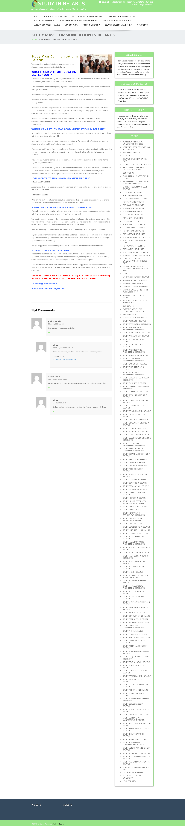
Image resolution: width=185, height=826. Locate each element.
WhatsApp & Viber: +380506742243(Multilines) (141, 3)
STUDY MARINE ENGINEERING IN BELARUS (136, 548)
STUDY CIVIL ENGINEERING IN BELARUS (135, 396)
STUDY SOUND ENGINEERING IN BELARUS (136, 710)
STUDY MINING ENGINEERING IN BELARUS (136, 603)
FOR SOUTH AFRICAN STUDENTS (136, 237)
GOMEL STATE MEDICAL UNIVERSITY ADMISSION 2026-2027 (135, 261)
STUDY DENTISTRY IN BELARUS (136, 420)
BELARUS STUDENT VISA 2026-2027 (118, 25)
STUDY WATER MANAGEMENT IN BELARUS (136, 763)
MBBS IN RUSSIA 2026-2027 (134, 283)
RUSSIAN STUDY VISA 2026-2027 (136, 318)
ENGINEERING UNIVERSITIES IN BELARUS (136, 177)
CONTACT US (142, 25)
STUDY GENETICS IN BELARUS (135, 483)
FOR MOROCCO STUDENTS (134, 224)
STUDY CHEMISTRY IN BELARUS (136, 392)
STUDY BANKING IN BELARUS (135, 364)
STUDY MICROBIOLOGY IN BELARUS (133, 598)
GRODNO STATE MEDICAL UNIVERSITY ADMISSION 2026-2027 (135, 268)
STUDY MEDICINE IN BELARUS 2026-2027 (87, 16)
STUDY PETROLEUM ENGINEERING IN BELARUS (134, 627)
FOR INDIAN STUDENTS (132, 211)
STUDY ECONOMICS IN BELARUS (136, 431)
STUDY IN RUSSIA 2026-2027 (134, 510)
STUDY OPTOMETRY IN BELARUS (136, 616)
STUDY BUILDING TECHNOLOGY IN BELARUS (136, 379)
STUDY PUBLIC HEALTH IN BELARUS (134, 666)
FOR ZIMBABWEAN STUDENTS (135, 252)
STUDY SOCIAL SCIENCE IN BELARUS (134, 694)
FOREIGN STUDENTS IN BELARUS (121, 16)
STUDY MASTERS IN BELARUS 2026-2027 (135, 562)
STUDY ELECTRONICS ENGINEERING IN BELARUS (134, 444)
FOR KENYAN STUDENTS (133, 218)
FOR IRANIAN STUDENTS (133, 215)
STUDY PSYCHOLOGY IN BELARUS (136, 662)
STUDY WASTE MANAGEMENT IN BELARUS (136, 757)
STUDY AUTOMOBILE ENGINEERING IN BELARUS (134, 359)
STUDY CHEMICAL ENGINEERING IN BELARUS (136, 387)
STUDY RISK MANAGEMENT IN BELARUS (135, 686)
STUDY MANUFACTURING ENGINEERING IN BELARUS (134, 543)
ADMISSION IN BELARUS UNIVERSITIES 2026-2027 (79, 21)
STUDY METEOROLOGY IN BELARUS (133, 592)
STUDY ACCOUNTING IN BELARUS (137, 324)
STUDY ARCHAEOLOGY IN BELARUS (133, 345)
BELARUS (126, 156)
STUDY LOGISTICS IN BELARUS (135, 533)
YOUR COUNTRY (71, 25)
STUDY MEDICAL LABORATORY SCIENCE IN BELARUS (135, 576)
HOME (36, 16)
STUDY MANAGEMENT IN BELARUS (133, 538)
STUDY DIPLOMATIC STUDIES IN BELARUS (136, 424)
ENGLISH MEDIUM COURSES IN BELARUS (135, 188)
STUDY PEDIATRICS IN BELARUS (136, 622)
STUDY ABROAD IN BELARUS (134, 321)
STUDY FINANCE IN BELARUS (134, 462)
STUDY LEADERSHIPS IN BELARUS (136, 527)
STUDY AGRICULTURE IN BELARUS (137, 333)
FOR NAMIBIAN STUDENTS (134, 228)
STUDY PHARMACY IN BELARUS (135, 634)
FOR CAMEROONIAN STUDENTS (136, 199)
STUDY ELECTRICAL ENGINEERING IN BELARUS (137, 439)
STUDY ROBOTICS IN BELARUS (135, 690)
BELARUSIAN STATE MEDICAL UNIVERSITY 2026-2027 (135, 168)
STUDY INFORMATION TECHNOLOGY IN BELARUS (134, 514)
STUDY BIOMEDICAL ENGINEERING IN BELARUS (134, 373)
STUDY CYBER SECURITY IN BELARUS (134, 415)
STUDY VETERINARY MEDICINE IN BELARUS (136, 749)
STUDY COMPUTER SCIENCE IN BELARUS (135, 401)
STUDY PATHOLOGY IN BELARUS (136, 619)
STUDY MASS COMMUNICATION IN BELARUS (136, 557)
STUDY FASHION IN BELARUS (135, 459)
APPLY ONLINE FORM (91, 25)
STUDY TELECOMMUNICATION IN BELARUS (137, 724)
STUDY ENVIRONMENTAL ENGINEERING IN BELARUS (134, 450)
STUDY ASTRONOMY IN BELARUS (136, 355)
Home (34, 39)
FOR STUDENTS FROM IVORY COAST (134, 241)
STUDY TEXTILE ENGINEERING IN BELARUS (136, 730)
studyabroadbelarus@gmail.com (117, 2)
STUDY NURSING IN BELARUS (135, 613)
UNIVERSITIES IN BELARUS (44, 21)
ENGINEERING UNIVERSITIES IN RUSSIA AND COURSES (136, 182)
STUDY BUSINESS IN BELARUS (135, 383)
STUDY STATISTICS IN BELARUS (136, 715)
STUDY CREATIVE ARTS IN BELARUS (133, 407)
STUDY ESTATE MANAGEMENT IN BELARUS (136, 455)
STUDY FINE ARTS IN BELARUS (135, 466)
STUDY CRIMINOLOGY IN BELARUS (137, 411)
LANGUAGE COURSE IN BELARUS (47, 25)
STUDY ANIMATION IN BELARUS (136, 336)
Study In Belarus (58, 824)
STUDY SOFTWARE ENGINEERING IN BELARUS (136, 699)
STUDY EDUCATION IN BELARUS (136, 435)
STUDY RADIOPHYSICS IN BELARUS (133, 680)
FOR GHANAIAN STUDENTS (134, 208)
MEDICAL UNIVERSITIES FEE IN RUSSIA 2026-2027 (135, 291)
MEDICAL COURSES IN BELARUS (136, 287)
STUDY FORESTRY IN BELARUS (135, 480)
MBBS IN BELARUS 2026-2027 (135, 280)
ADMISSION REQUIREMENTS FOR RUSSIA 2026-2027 (136, 148)
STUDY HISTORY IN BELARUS (134, 498)
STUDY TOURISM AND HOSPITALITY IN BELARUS (133, 743)
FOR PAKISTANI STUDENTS (134, 234)
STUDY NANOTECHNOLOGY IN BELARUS (135, 608)
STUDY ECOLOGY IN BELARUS (135, 428)
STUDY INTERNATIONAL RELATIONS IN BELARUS (133, 519)
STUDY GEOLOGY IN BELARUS (135, 489)
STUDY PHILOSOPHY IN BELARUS (136, 637)
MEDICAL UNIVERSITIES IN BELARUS (134, 296)
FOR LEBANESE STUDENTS (134, 221)
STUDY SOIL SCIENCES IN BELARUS (133, 705)
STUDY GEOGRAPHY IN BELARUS (136, 486)
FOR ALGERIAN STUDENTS (133, 195)
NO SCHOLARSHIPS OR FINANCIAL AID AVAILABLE (137, 302)
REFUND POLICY (129, 314)
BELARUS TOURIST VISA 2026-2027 (137, 164)
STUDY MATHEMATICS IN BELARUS (133, 568)
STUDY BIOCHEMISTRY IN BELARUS (133, 368)
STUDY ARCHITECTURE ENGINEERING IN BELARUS (134, 351)
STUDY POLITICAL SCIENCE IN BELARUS (135, 647)
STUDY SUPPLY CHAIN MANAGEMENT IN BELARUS (134, 719)
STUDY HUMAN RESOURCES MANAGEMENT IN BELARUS (134, 502)
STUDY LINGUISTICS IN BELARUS (136, 530)
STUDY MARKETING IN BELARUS (136, 553)
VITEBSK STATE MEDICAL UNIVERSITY (133, 777)
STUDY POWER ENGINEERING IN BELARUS (136, 652)
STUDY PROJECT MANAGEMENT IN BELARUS (136, 658)
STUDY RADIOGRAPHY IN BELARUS (137, 676)
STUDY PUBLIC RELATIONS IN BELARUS (135, 672)
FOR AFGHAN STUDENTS (133, 192)
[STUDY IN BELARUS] (61, 3)
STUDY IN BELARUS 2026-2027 (55, 16)
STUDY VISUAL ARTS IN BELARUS (136, 753)
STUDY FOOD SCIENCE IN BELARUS (133, 470)
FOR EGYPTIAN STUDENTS (133, 202)
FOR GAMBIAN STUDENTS (133, 205)
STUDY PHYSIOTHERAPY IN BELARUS (134, 642)
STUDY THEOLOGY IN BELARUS (135, 739)
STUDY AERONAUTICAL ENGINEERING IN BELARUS (134, 328)
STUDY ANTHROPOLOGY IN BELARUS (134, 340)
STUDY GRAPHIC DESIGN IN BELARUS (134, 494)
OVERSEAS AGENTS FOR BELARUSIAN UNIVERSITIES (134, 310)
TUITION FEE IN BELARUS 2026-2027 (117, 21)
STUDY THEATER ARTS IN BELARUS (133, 735)
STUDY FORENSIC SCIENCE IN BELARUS (135, 475)
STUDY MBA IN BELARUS (133, 572)
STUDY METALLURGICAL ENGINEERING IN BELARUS (134, 587)
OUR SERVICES (128, 306)
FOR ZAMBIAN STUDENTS (133, 249)
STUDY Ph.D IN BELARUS (133, 631)
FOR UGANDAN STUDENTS (134, 246)
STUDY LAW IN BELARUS (133, 524)
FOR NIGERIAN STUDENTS (133, 231)
